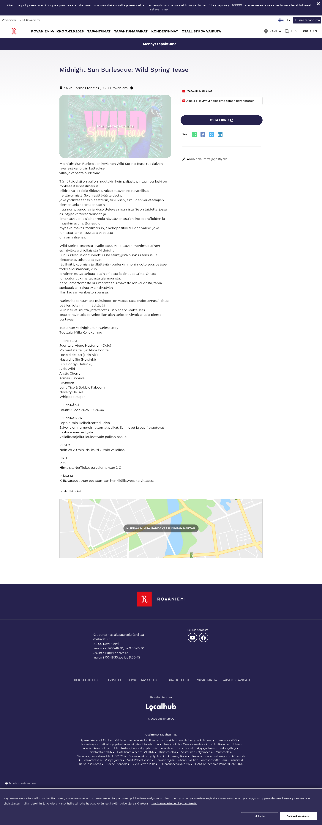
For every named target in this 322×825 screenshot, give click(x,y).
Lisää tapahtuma (309, 20)
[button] (222, 159)
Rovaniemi (9, 20)
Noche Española (117, 764)
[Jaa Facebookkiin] (203, 134)
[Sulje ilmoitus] (318, 3)
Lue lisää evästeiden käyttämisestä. (174, 803)
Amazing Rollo (178, 756)
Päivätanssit (92, 760)
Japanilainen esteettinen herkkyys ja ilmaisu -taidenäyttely (198, 748)
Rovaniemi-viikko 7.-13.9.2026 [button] (57, 31)
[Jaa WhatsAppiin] (194, 134)
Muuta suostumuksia (23, 783)
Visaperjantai (114, 760)
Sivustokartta (206, 680)
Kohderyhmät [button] (164, 31)
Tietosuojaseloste (88, 680)
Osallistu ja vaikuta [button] (201, 31)
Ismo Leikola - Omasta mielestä (185, 744)
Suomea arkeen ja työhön (146, 756)
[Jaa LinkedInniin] (220, 134)
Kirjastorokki (168, 752)
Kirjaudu (310, 31)
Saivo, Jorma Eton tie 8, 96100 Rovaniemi (96, 88)
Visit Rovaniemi (30, 20)
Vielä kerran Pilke (144, 764)
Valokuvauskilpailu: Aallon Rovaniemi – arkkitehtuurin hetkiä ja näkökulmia (164, 740)
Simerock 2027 (228, 740)
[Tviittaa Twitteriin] (211, 134)
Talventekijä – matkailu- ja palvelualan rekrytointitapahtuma (120, 744)
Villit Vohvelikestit (139, 760)
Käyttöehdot (179, 680)
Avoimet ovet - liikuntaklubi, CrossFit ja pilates (124, 748)
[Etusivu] (14, 31)
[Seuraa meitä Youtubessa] (192, 637)
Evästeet (114, 680)
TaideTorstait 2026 (100, 752)
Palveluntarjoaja (236, 680)
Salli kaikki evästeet (298, 816)
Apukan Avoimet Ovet (95, 740)
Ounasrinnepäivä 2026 (175, 764)
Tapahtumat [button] (99, 31)
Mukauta (260, 816)
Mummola (223, 752)
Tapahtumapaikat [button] (131, 31)
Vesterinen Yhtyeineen (196, 752)
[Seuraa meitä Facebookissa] (203, 637)
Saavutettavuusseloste (145, 680)
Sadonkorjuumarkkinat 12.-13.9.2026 (100, 756)
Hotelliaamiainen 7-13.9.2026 (136, 752)
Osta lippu (219, 120)
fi (287, 19)
